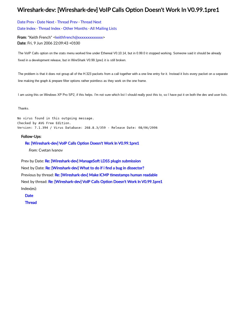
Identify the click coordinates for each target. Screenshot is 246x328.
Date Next (45, 22)
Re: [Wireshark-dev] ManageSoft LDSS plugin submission (93, 161)
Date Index (26, 28)
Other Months (75, 28)
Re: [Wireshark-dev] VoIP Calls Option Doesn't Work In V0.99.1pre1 (82, 143)
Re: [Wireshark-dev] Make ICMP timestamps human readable (106, 175)
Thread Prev (67, 22)
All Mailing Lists (103, 28)
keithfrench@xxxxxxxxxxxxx (79, 37)
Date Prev (25, 22)
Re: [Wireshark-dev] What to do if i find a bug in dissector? (94, 168)
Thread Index (49, 28)
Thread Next (90, 22)
